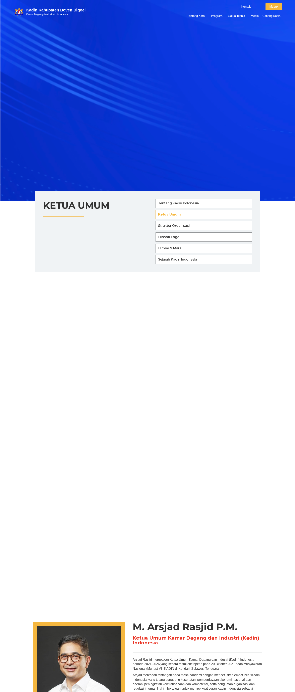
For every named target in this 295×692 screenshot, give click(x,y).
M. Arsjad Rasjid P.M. (185, 627)
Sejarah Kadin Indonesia (177, 259)
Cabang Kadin (271, 16)
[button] (246, 6)
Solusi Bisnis (236, 16)
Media (255, 16)
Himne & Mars (169, 248)
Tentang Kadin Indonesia (178, 203)
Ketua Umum (169, 214)
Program (217, 16)
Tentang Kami (196, 16)
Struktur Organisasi (174, 226)
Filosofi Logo (168, 237)
